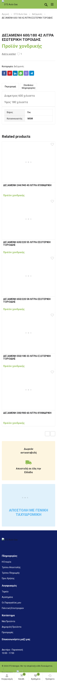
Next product (52, 433)
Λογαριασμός (7, 679)
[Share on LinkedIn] (15, 73)
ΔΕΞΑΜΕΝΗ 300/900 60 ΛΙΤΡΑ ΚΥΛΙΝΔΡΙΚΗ (27, 412)
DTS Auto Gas (20, 14)
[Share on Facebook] (4, 73)
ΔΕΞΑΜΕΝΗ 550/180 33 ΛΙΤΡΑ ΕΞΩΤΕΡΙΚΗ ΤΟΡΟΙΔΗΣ (27, 357)
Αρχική (5, 14)
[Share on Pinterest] (9, 73)
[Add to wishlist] (18, 54)
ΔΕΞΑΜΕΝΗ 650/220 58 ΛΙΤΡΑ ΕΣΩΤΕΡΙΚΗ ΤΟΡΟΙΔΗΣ (26, 300)
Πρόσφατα (49, 679)
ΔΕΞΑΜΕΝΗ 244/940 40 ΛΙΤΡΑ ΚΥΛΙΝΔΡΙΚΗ (27, 185)
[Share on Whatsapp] (20, 73)
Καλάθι (21, 676)
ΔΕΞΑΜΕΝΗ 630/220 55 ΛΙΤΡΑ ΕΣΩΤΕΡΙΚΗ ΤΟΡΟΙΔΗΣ (26, 243)
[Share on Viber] (26, 73)
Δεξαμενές (37, 14)
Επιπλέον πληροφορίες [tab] (28, 86)
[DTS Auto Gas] (11, 4)
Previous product (47, 433)
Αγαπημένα (35, 676)
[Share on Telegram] (31, 73)
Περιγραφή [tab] (10, 86)
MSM (30, 118)
